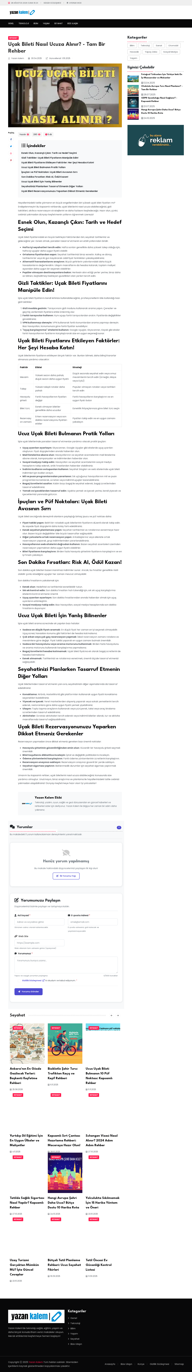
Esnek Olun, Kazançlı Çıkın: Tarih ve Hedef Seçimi (49, 153)
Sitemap (179, 1364)
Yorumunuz (25, 953)
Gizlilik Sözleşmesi (52, 3)
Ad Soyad (23, 915)
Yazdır (23, 134)
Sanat (159, 45)
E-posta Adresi (80, 915)
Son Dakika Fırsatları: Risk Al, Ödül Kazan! (44, 176)
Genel (11, 23)
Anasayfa (110, 1364)
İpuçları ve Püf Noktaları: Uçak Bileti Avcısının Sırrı (49, 172)
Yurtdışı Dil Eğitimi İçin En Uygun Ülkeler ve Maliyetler (26, 1140)
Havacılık (134, 51)
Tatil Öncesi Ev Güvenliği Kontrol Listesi (99, 1265)
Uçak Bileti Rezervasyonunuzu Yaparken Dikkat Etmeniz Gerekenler (59, 191)
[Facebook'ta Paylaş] (11, 139)
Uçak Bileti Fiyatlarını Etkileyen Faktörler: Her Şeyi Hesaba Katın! (57, 162)
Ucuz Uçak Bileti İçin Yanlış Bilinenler (41, 181)
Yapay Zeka (151, 51)
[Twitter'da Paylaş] (11, 146)
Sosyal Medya (170, 51)
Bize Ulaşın (72, 23)
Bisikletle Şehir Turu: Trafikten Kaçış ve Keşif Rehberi (63, 1073)
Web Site (23, 936)
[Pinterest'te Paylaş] (11, 160)
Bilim (36, 23)
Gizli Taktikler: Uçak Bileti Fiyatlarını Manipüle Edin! (49, 157)
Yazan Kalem (36, 1362)
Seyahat (58, 23)
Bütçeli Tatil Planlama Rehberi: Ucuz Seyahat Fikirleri (64, 1265)
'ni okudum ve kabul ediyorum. (49, 980)
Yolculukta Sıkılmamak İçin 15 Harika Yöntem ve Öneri (102, 1203)
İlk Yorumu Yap (67, 876)
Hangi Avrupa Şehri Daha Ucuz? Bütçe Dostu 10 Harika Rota (63, 1203)
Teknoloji (24, 23)
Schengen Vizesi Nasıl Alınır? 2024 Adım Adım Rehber (102, 1140)
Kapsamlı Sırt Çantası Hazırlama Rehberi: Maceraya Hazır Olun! (64, 1140)
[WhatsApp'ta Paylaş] (11, 153)
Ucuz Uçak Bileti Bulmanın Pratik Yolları (43, 167)
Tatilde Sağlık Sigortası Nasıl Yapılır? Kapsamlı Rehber (27, 1203)
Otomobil (173, 45)
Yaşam (46, 23)
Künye (141, 1364)
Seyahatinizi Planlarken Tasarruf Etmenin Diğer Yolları (52, 186)
